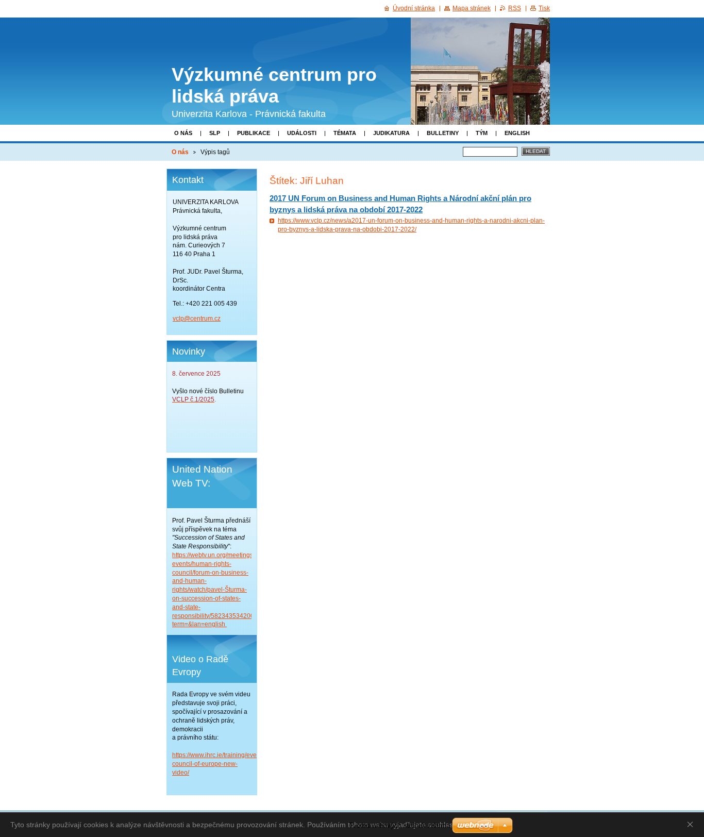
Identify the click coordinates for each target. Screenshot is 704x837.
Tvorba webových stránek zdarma (399, 825)
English (517, 133)
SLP (214, 133)
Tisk (544, 8)
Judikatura (391, 133)
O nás (183, 133)
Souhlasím (692, 824)
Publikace (253, 133)
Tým (482, 133)
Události (301, 133)
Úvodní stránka (414, 8)
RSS (514, 8)
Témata (344, 133)
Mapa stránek (471, 8)
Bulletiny (443, 133)
